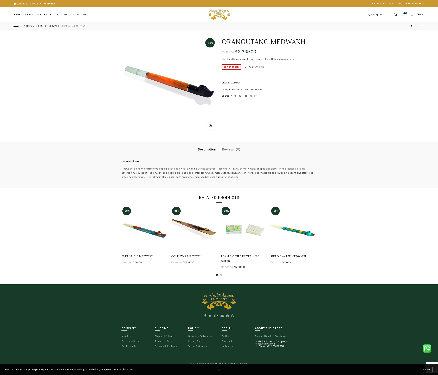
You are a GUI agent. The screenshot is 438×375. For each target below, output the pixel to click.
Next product (422, 26)
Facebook (227, 341)
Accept (426, 369)
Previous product (413, 26)
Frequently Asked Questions (270, 336)
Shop (28, 14)
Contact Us (79, 14)
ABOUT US (61, 14)
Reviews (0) (231, 149)
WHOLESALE (44, 14)
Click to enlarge (210, 126)
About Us (126, 336)
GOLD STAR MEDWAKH (186, 256)
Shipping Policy (163, 336)
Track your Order (164, 341)
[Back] (16, 26)
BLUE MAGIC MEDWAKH (137, 256)
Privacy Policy (196, 341)
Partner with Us (130, 341)
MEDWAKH (54, 26)
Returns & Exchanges (167, 346)
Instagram (228, 346)
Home (16, 14)
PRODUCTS (40, 26)
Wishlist (405, 13)
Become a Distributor (200, 336)
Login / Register (375, 14)
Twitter (225, 336)
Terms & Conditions (199, 346)
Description (207, 149)
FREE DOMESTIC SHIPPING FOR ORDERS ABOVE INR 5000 (396, 3)
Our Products (129, 346)
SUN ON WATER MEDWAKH (288, 256)
